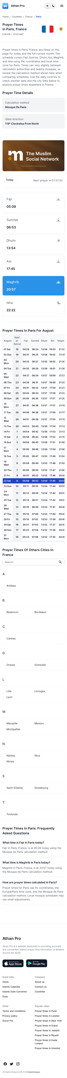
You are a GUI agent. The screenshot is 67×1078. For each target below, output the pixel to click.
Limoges (39, 691)
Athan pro (18, 5)
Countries (17, 16)
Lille (9, 691)
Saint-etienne (15, 787)
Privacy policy (9, 1015)
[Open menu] (62, 6)
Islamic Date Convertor (14, 991)
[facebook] (5, 1064)
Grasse (11, 664)
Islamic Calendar (11, 986)
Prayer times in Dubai (46, 1025)
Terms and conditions (14, 1011)
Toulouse (12, 814)
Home (5, 16)
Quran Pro (7, 1020)
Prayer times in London (47, 1015)
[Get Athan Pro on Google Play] (36, 963)
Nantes (11, 755)
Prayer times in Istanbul (47, 1048)
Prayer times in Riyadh (47, 1035)
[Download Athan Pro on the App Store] (13, 963)
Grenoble (40, 664)
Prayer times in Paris (46, 1011)
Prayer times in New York (48, 1020)
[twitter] (11, 1064)
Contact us (41, 986)
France (29, 16)
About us (40, 981)
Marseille (12, 723)
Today (9, 179)
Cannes (11, 638)
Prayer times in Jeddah (47, 1030)
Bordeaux (40, 612)
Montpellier (13, 729)
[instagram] (18, 1064)
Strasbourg (41, 787)
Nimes (10, 761)
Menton (39, 723)
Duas (5, 996)
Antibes (11, 585)
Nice (37, 755)
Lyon (9, 697)
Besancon (12, 612)
